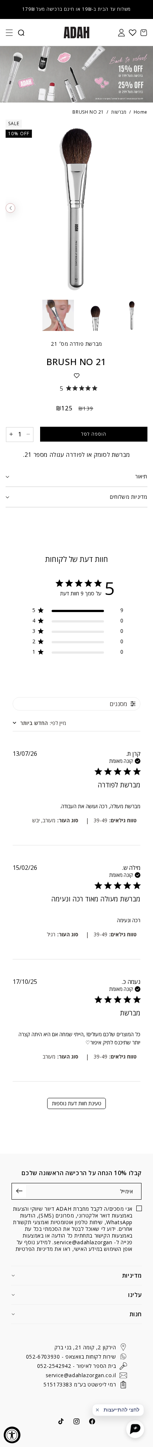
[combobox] (39, 722)
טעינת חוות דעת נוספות (76, 1103)
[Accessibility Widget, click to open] (12, 1435)
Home (140, 112)
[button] (9, 32)
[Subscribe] (19, 1190)
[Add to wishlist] (76, 375)
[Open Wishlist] (132, 32)
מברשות (119, 112)
